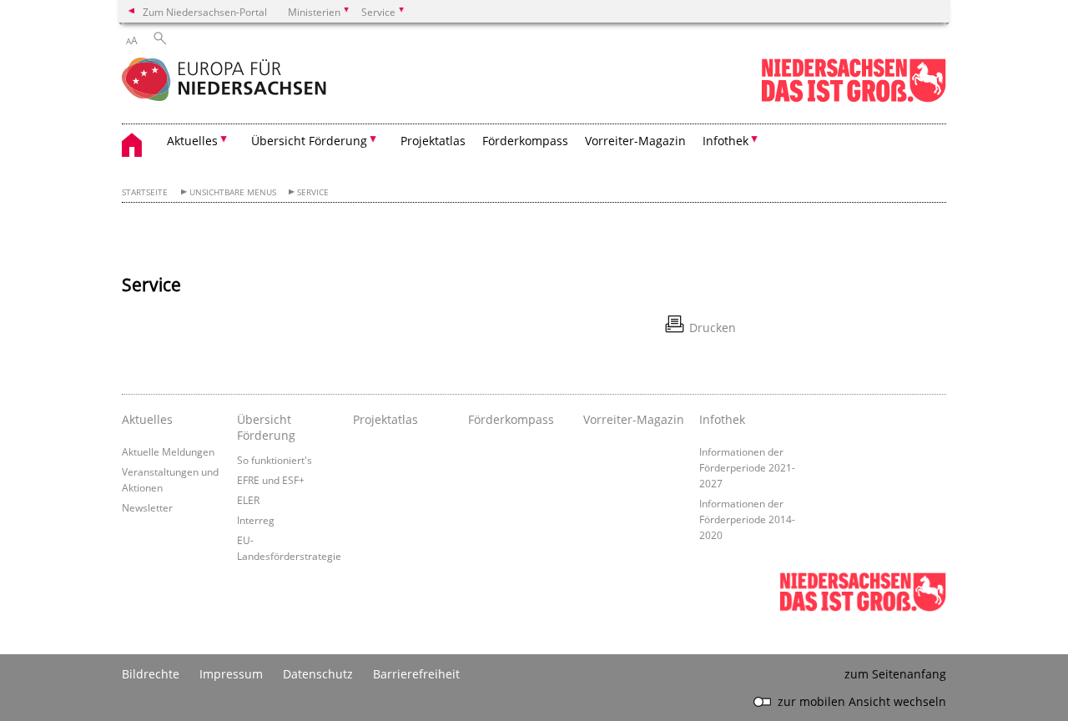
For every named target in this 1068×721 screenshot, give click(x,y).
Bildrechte (150, 674)
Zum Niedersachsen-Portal (205, 11)
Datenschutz (318, 674)
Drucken (712, 327)
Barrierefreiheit (416, 674)
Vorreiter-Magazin (635, 141)
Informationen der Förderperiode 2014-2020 (747, 519)
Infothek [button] (725, 141)
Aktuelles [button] (192, 141)
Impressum (231, 674)
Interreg (256, 520)
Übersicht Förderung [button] (309, 141)
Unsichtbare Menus (232, 192)
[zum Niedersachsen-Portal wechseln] (853, 99)
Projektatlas (433, 141)
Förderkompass (525, 141)
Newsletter (147, 507)
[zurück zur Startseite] (224, 81)
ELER (248, 500)
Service (313, 192)
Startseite (145, 192)
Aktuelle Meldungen (168, 451)
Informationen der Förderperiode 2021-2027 (747, 467)
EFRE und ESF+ (271, 480)
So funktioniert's (274, 459)
